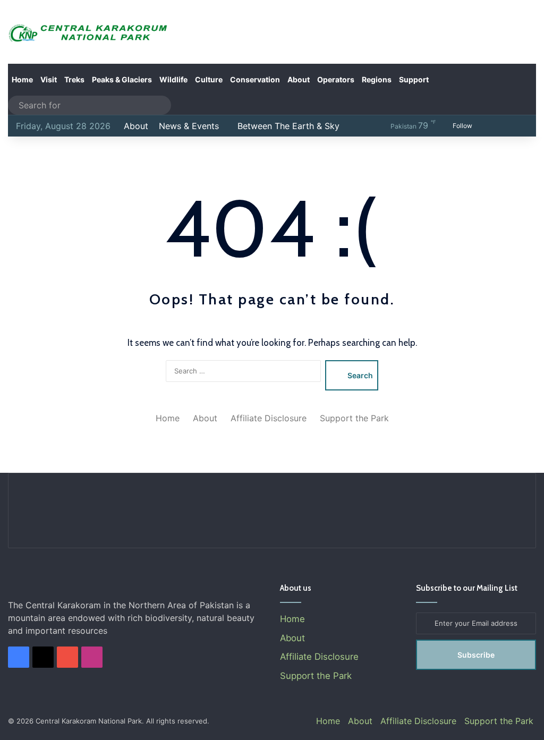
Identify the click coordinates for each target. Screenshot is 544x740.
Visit (48, 79)
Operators (335, 79)
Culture (209, 79)
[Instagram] (92, 657)
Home (22, 79)
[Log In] (488, 126)
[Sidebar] (520, 126)
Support (414, 79)
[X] (43, 657)
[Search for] (160, 105)
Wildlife (173, 79)
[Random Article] (504, 126)
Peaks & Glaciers (122, 79)
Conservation (255, 79)
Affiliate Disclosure (269, 418)
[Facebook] (18, 657)
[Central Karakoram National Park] (90, 33)
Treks (74, 79)
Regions (377, 79)
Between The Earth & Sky (288, 126)
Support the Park (354, 418)
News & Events (189, 126)
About (298, 79)
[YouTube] (67, 657)
